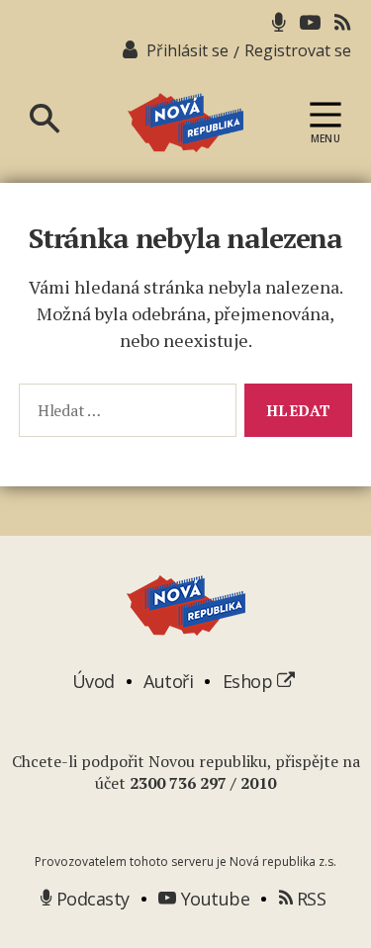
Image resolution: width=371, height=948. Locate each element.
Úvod (93, 681)
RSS (308, 898)
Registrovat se (297, 50)
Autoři (168, 681)
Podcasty (90, 898)
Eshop (250, 681)
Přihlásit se (187, 50)
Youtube (212, 898)
